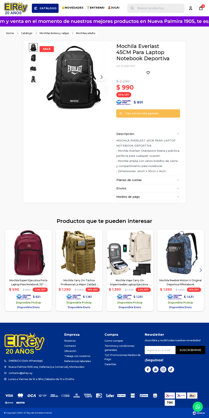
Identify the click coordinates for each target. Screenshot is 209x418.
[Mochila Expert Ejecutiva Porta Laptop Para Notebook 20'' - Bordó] (28, 253)
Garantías (110, 364)
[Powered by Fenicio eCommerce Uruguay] (199, 413)
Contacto (70, 345)
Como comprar (113, 340)
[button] (132, 8)
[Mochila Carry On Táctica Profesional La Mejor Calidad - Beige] (79, 253)
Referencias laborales (77, 361)
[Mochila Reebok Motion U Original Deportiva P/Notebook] (180, 253)
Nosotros (70, 340)
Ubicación (70, 350)
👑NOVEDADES (72, 7)
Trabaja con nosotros (77, 356)
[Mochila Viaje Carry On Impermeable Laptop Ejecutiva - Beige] (130, 253)
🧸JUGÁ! (113, 7)
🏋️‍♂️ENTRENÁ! (95, 7)
